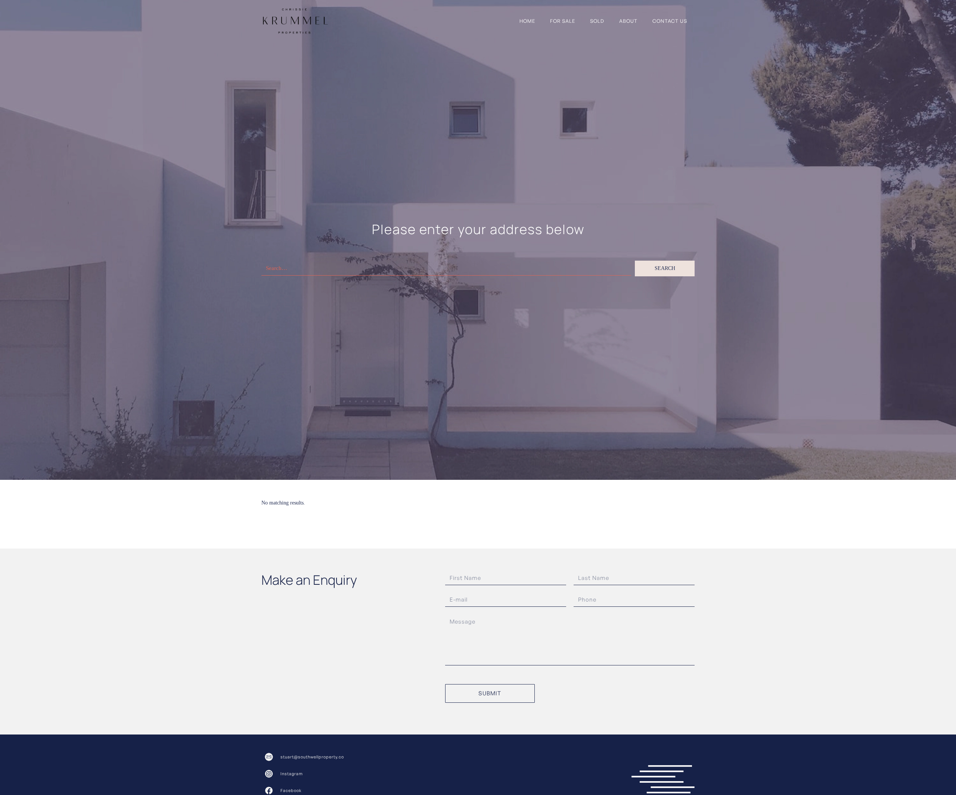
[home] (295, 21)
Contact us (669, 21)
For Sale (562, 21)
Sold (597, 21)
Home (527, 21)
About (628, 21)
